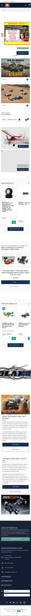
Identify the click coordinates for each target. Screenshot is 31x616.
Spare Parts (15, 449)
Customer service (15, 539)
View (14, 282)
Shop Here (15, 444)
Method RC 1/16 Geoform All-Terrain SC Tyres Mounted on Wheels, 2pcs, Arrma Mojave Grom (8, 207)
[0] (29, 5)
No (23, 611)
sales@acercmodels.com (11, 572)
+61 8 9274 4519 (9, 567)
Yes (19, 611)
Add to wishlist (14, 286)
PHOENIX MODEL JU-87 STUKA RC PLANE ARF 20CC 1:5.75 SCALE (8, 325)
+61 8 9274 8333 (9, 563)
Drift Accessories (15, 492)
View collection (14, 229)
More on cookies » (16, 613)
